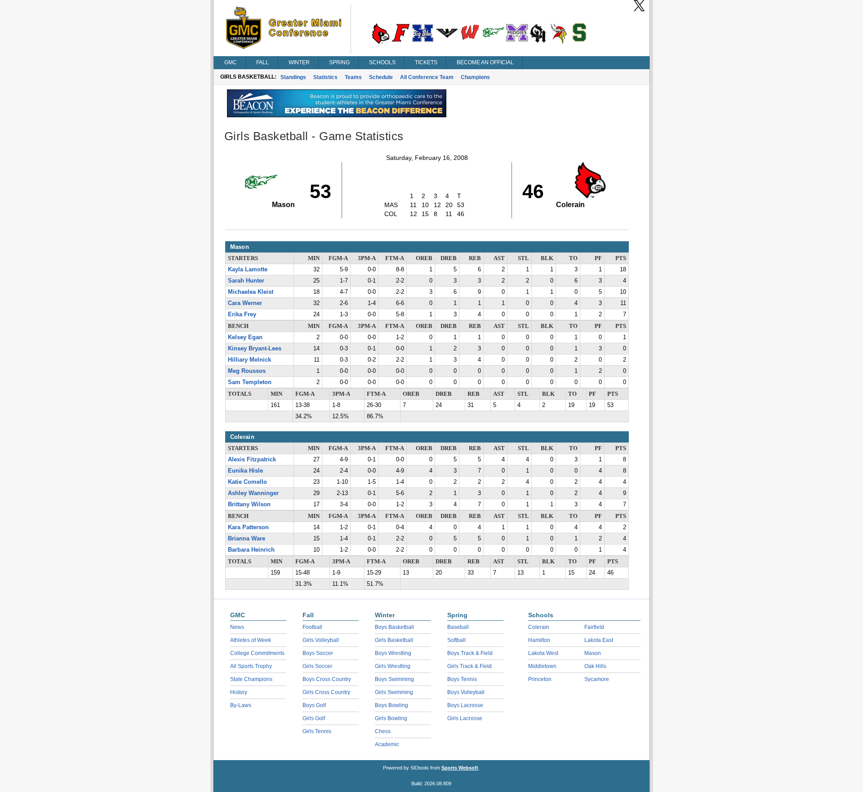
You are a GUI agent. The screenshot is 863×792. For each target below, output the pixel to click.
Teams (353, 77)
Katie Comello (247, 482)
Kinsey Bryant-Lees (254, 348)
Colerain (538, 627)
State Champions (251, 679)
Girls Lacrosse (464, 718)
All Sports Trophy (251, 666)
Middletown (542, 666)
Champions (475, 77)
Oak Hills (595, 666)
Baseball (458, 627)
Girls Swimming (394, 692)
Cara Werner (245, 303)
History (238, 692)
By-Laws (240, 705)
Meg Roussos (247, 371)
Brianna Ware (246, 538)
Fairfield (594, 627)
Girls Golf (313, 718)
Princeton (540, 679)
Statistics (325, 77)
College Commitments (257, 653)
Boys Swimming (394, 679)
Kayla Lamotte (247, 269)
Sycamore (596, 679)
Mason (592, 653)
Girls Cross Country (326, 692)
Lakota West (543, 653)
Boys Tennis (462, 679)
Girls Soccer (317, 666)
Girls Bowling (391, 718)
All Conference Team (427, 77)
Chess (383, 731)
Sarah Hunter (246, 281)
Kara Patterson (248, 527)
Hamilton (539, 640)
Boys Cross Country (326, 679)
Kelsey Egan (245, 337)
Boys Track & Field (470, 653)
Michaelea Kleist (250, 292)
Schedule (381, 77)
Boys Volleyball (466, 692)
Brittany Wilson (249, 504)
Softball (456, 640)
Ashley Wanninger (253, 493)
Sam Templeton (249, 382)
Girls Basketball (394, 640)
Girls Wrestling (392, 666)
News (237, 627)
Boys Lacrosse (465, 705)
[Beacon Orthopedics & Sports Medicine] (336, 115)
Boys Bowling (391, 705)
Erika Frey (242, 314)
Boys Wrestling (393, 653)
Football (312, 627)
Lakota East (598, 640)
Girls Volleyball (320, 640)
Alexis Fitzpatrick (252, 459)
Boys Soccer (317, 653)
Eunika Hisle (245, 471)
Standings (293, 77)
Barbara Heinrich (251, 550)
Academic (387, 744)
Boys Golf (314, 705)
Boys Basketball (394, 627)
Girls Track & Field (469, 666)
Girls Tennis (316, 731)
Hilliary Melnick (249, 360)
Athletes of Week (250, 640)
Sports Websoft (459, 767)
